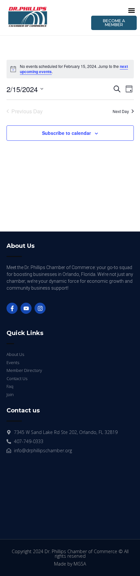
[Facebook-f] (12, 308)
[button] (131, 10)
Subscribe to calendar (66, 133)
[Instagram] (40, 308)
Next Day (121, 111)
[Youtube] (26, 308)
